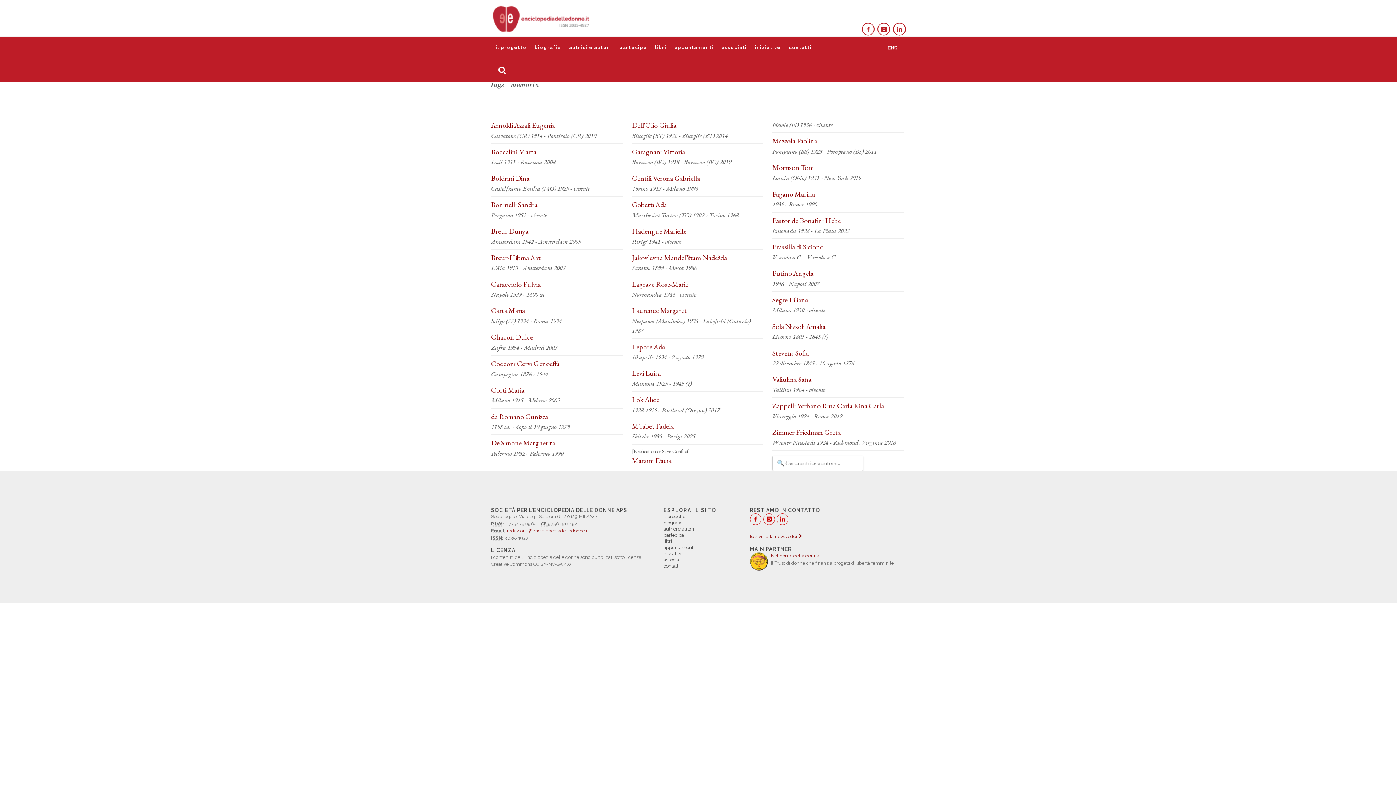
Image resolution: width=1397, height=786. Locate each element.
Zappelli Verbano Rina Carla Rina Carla (828, 405)
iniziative (768, 47)
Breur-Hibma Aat (516, 257)
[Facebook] (868, 29)
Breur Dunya (509, 231)
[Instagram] (883, 29)
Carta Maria (508, 310)
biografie (547, 47)
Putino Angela (792, 273)
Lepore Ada (648, 347)
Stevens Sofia (790, 353)
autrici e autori (590, 47)
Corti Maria (507, 390)
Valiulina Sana (791, 379)
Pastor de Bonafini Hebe (806, 220)
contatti (800, 47)
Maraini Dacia (651, 460)
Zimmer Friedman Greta (806, 432)
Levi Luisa (646, 373)
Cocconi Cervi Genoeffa (525, 363)
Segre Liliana (790, 300)
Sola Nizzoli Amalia (798, 326)
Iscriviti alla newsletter (774, 536)
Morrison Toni (793, 167)
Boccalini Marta (513, 151)
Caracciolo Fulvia (516, 284)
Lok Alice (645, 399)
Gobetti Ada (649, 204)
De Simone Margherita (523, 443)
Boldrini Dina (510, 178)
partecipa (633, 47)
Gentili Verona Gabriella (666, 178)
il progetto (510, 47)
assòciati (734, 47)
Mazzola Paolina (794, 141)
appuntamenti (693, 47)
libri (660, 47)
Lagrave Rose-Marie (660, 284)
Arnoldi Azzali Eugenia (523, 125)
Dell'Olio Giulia (654, 125)
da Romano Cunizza (519, 416)
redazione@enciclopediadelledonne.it (548, 530)
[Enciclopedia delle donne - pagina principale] (541, 18)
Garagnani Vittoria (658, 151)
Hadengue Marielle (659, 231)
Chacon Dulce (512, 337)
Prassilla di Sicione (797, 246)
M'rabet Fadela (653, 426)
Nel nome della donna (795, 556)
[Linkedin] (899, 29)
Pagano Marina (793, 194)
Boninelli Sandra (514, 204)
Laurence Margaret (659, 310)
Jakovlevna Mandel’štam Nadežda (679, 257)
